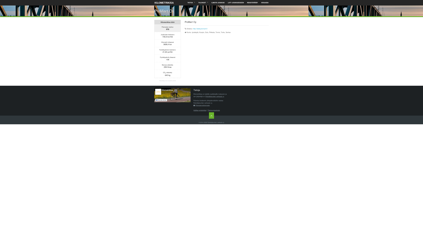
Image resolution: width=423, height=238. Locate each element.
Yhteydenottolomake (202, 105)
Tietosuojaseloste (214, 110)
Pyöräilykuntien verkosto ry (214, 96)
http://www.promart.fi (200, 29)
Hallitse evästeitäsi (199, 110)
